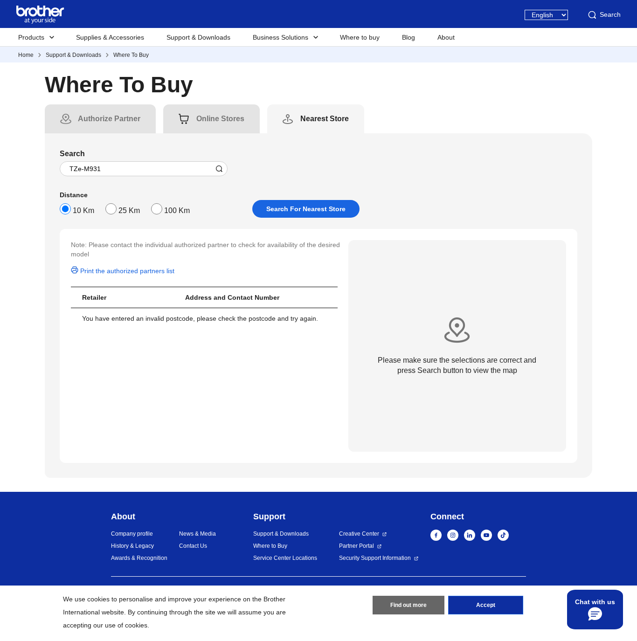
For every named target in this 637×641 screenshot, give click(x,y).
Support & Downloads (198, 37)
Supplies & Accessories (110, 37)
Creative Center (359, 534)
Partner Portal (356, 546)
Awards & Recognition (139, 558)
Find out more (408, 605)
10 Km (83, 210)
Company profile (132, 534)
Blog (408, 37)
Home (26, 55)
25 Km (129, 210)
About (446, 37)
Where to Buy (270, 546)
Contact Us (193, 546)
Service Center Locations (285, 558)
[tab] (109, 119)
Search (610, 14)
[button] (595, 609)
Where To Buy (131, 55)
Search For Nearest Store (306, 209)
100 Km (177, 210)
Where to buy (360, 37)
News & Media (197, 534)
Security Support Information (375, 558)
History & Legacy (132, 546)
